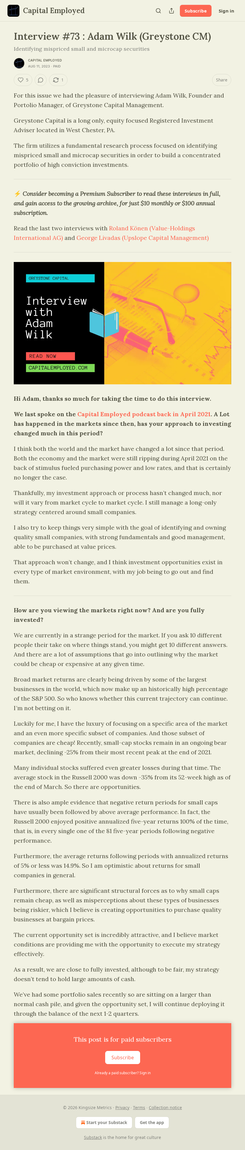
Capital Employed (45, 60)
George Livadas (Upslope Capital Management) (142, 237)
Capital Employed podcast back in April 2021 (144, 414)
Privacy (122, 1107)
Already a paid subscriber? (123, 1072)
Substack (93, 1137)
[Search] (158, 11)
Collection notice (165, 1107)
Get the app (152, 1122)
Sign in (226, 11)
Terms (139, 1107)
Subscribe (196, 11)
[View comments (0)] (41, 80)
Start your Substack (106, 1122)
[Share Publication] (171, 11)
